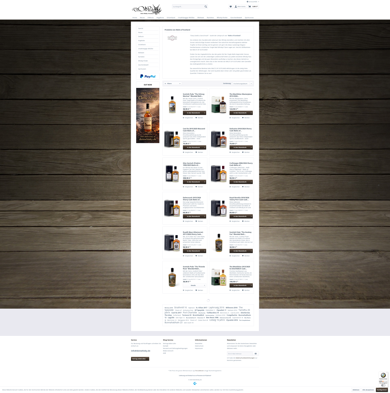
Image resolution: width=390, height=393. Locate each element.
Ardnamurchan (188, 310)
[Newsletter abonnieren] (255, 354)
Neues (140, 32)
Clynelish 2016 (232, 320)
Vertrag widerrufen (139, 359)
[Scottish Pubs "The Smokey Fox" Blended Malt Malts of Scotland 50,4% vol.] (219, 243)
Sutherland (177, 315)
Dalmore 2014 (233, 310)
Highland (191, 308)
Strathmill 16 (180, 307)
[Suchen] (206, 7)
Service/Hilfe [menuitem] (253, 2)
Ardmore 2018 (221, 315)
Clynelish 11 (222, 310)
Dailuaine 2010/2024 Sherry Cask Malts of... (241, 130)
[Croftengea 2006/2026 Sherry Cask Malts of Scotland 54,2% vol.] (219, 174)
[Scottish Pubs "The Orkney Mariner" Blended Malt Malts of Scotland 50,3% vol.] (172, 105)
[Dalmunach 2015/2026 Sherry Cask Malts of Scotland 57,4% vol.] (172, 208)
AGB (164, 353)
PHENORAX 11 (211, 310)
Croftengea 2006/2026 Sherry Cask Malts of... (241, 164)
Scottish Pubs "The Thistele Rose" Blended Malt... (194, 268)
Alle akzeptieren (368, 390)
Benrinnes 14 (172, 320)
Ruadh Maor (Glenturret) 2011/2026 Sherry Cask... (193, 233)
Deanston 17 (201, 318)
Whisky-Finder (143, 61)
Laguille (171, 317)
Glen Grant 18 (188, 323)
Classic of (178, 310)
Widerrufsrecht (168, 351)
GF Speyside (200, 310)
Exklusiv (141, 36)
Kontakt (165, 346)
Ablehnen (356, 390)
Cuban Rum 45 (203, 320)
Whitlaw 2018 (169, 308)
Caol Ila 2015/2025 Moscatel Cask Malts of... (194, 130)
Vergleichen (189, 118)
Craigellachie (232, 315)
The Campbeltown (244, 320)
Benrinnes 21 (225, 313)
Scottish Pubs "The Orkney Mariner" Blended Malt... (193, 95)
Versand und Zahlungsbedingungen (175, 348)
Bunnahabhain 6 (191, 318)
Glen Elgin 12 (180, 318)
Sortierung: (227, 83)
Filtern (169, 83)
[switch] (383, 385)
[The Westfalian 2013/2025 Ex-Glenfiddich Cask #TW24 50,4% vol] (219, 277)
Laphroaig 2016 (217, 307)
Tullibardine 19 (213, 313)
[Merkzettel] (231, 7)
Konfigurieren (382, 390)
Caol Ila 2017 (176, 313)
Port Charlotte (190, 312)
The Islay (168, 315)
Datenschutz (199, 346)
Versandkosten (199, 371)
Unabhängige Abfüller (145, 49)
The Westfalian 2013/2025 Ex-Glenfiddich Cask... (240, 268)
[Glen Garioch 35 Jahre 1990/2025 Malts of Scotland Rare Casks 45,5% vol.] (172, 174)
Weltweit (141, 53)
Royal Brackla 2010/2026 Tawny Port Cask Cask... (239, 199)
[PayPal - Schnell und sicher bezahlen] (147, 76)
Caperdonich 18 (237, 318)
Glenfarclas (202, 313)
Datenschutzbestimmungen (245, 358)
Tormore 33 (187, 315)
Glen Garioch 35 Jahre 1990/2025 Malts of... (191, 164)
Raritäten (141, 57)
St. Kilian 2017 (202, 308)
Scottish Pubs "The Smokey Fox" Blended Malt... (240, 233)
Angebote (141, 40)
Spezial (140, 28)
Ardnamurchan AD (225, 318)
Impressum (199, 348)
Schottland (142, 45)
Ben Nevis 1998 (212, 317)
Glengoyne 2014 (183, 320)
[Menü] (387, 373)
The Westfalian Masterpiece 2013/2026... (241, 95)
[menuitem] (190, 7)
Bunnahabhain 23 (174, 322)
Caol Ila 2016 (235, 313)
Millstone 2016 (232, 308)
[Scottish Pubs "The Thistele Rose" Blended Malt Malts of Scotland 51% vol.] (172, 277)
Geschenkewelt (143, 65)
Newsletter (198, 343)
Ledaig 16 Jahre (217, 319)
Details (193, 285)
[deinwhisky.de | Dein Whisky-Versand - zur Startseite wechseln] (147, 10)
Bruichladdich (199, 315)
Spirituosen (142, 69)
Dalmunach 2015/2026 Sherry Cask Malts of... (192, 199)
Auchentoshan (210, 315)
